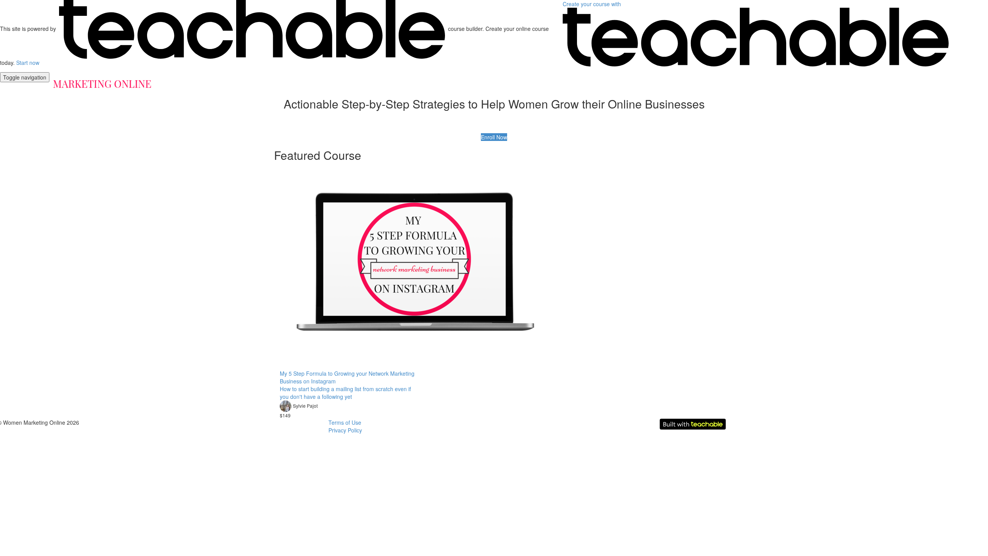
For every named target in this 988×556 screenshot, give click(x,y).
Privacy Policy (345, 430)
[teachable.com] (252, 28)
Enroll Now (494, 137)
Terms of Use (344, 422)
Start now (27, 62)
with (593, 4)
